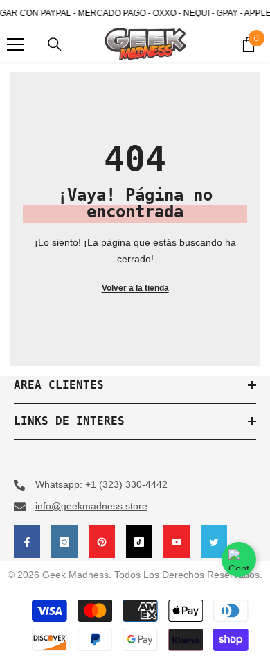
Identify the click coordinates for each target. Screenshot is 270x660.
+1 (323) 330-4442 (126, 484)
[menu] (15, 44)
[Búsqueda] (54, 44)
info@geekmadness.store (91, 505)
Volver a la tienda (135, 288)
